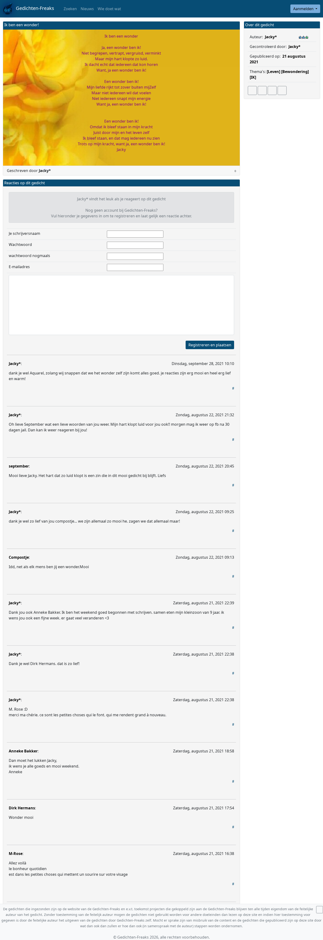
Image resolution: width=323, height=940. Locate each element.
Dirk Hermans (22, 808)
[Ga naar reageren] (262, 90)
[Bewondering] (295, 71)
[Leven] (273, 71)
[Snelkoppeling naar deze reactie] (233, 388)
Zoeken (70, 8)
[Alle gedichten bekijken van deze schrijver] (272, 90)
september (19, 466)
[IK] (253, 77)
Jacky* (15, 363)
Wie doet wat (109, 8)
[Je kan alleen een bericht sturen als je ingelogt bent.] (282, 90)
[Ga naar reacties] (252, 90)
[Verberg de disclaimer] (319, 909)
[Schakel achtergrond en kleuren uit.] (234, 25)
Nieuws (87, 8)
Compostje (19, 557)
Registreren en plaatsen (209, 345)
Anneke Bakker (23, 751)
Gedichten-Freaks (33, 8)
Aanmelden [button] (303, 8)
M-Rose (15, 853)
